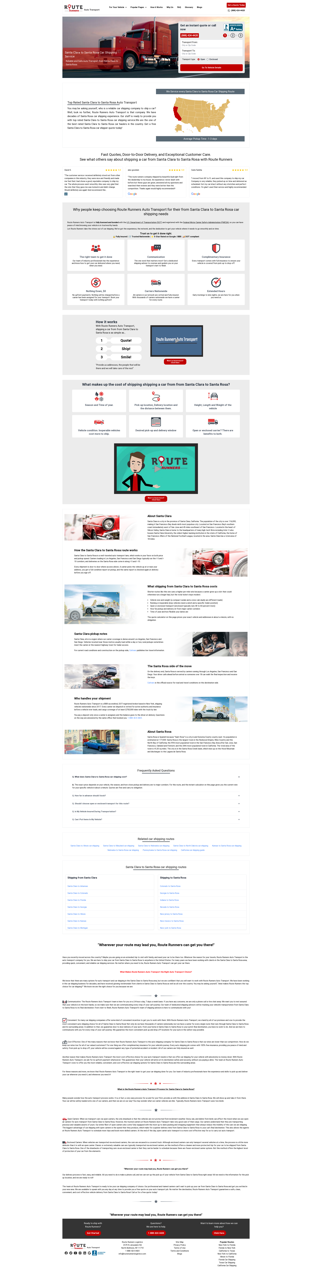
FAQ (179, 7)
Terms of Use (179, 1248)
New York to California (227, 1254)
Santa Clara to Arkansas (78, 886)
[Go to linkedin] (85, 1253)
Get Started (93, 1233)
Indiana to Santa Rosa (169, 900)
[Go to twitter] (71, 1253)
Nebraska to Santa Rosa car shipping (123, 850)
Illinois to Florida (227, 1257)
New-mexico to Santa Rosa (172, 921)
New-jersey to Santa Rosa (171, 914)
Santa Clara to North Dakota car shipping (190, 846)
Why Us (170, 7)
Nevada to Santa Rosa (169, 907)
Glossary (189, 7)
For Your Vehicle (116, 7)
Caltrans (132, 650)
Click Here (219, 1233)
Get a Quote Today (236, 5)
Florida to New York (227, 1248)
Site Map (180, 1242)
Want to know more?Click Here (175, 362)
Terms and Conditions (179, 1251)
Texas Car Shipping (227, 1262)
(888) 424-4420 (189, 35)
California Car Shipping (227, 1265)
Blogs (199, 7)
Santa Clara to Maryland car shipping (118, 846)
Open (202, 59)
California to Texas (227, 1251)
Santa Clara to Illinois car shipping (85, 846)
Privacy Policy (180, 1245)
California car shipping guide (193, 850)
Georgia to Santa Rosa (169, 893)
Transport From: (190, 42)
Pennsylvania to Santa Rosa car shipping (160, 850)
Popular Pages (137, 7)
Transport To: (188, 50)
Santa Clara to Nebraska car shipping (153, 846)
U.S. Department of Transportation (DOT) (144, 222)
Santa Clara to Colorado (78, 893)
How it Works (156, 7)
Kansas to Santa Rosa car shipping (226, 846)
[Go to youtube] (75, 1253)
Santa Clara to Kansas (77, 921)
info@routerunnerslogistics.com (132, 1254)
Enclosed (214, 59)
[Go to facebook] (66, 1253)
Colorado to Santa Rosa (170, 886)
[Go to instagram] (80, 1253)
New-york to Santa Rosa (170, 928)
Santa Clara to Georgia (77, 907)
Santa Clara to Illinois (77, 914)
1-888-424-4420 (135, 718)
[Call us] (229, 10)
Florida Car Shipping (227, 1259)
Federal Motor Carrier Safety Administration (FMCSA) (206, 222)
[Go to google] (89, 1253)
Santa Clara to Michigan (78, 928)
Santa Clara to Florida (77, 900)
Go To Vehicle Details (211, 67)
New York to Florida (227, 1245)
